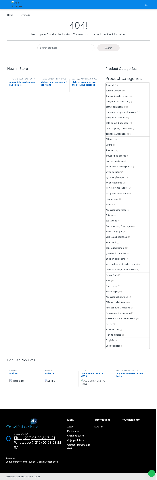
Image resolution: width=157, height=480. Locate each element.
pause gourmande (115, 248)
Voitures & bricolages (116, 237)
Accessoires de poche (117, 96)
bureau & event (113, 90)
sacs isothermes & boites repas (121, 264)
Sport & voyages (114, 231)
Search (146, 4)
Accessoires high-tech (117, 297)
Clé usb (109, 139)
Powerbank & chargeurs (118, 313)
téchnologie (111, 291)
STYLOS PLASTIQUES (26, 79)
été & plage (111, 220)
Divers (109, 145)
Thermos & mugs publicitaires (120, 269)
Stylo (108, 280)
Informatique (112, 199)
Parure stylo (111, 286)
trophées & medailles (116, 133)
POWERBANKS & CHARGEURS (121, 318)
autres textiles (112, 329)
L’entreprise (73, 431)
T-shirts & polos (113, 334)
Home (10, 15)
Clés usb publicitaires (116, 302)
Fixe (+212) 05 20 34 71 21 (34, 438)
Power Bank (112, 275)
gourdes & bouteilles (116, 253)
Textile (109, 324)
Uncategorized (113, 345)
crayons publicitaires (116, 155)
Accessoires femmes (116, 210)
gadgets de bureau (115, 117)
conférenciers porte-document (121, 112)
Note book (111, 242)
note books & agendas (117, 123)
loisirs (108, 204)
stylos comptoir (113, 172)
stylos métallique (114, 182)
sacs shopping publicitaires (119, 128)
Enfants (109, 215)
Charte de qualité (75, 435)
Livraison (98, 426)
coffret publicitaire (115, 107)
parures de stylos (114, 161)
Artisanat (110, 85)
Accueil (71, 426)
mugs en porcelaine (115, 258)
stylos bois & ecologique (118, 166)
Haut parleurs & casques (118, 307)
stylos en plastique (115, 177)
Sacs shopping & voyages (119, 226)
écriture (12, 79)
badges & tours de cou (117, 101)
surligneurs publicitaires (117, 193)
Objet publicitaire (75, 440)
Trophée (110, 340)
